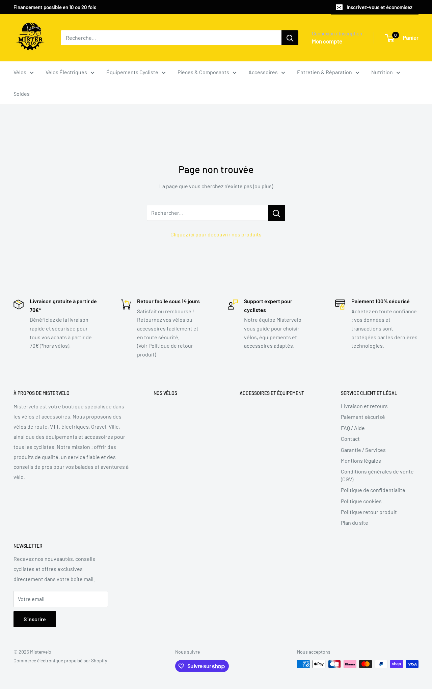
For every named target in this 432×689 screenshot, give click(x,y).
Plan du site (354, 522)
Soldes (22, 93)
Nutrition (382, 72)
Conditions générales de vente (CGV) (377, 475)
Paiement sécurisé (363, 416)
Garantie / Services (363, 450)
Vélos (20, 72)
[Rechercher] (289, 37)
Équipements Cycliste (132, 72)
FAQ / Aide (353, 428)
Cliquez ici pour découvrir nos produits (216, 234)
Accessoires (263, 72)
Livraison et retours (364, 406)
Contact (350, 438)
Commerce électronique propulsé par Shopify (60, 660)
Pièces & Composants (203, 72)
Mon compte (327, 41)
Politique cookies (361, 501)
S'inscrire (35, 619)
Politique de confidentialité (373, 490)
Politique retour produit (369, 512)
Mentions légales (361, 460)
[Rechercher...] (276, 213)
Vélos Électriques (66, 72)
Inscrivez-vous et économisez (379, 7)
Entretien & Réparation (324, 72)
